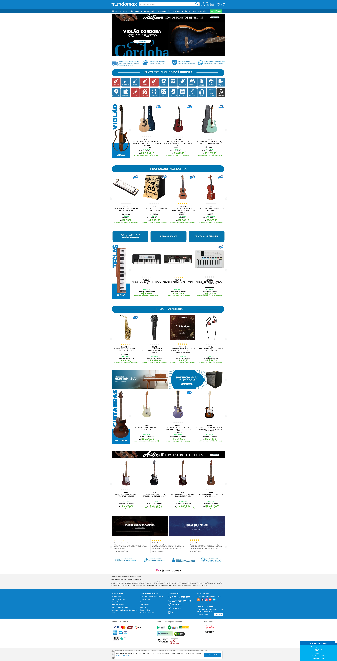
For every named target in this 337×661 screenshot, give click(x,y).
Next (226, 39)
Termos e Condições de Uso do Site (124, 610)
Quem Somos (116, 596)
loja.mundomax (170, 570)
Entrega (142, 602)
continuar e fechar (212, 655)
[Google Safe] (173, 628)
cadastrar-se (211, 5)
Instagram (177, 605)
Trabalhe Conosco (117, 605)
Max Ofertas (216, 11)
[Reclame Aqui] (165, 634)
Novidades (186, 11)
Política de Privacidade (119, 607)
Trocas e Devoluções (147, 613)
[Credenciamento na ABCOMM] (184, 628)
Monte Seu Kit (149, 11)
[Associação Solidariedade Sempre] (175, 641)
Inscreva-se (218, 614)
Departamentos (121, 11)
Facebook (176, 609)
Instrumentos (161, 11)
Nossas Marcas (116, 602)
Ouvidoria (114, 613)
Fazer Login (210, 4)
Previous (111, 39)
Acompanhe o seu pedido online (151, 596)
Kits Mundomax (136, 11)
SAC (173, 613)
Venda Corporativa (199, 11)
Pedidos (143, 607)
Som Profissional (174, 11)
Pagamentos (144, 605)
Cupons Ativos (145, 610)
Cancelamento (145, 599)
